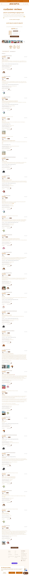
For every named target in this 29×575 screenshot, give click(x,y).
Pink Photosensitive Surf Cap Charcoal (9, 452)
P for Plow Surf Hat (7, 175)
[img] (14, 28)
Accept (12, 572)
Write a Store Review (14, 36)
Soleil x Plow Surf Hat (7, 76)
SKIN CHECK (16, 554)
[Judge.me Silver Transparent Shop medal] (14, 47)
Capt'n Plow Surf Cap (7, 349)
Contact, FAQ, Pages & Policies (17, 557)
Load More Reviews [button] (14, 547)
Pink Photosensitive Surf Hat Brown (9, 330)
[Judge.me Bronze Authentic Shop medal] (18, 47)
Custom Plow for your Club (11, 557)
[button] (1, 4)
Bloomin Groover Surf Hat (8, 55)
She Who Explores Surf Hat (8, 292)
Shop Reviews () (12, 51)
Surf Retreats (10, 554)
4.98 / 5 (16, 28)
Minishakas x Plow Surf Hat (8, 234)
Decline (19, 572)
